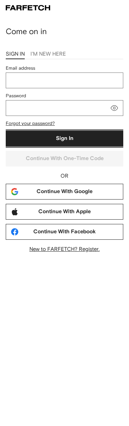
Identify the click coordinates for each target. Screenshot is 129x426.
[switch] (114, 108)
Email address (20, 68)
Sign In (64, 138)
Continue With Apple (64, 211)
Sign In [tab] (15, 53)
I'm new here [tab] (48, 53)
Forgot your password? (30, 123)
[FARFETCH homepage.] (28, 8)
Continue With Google (64, 191)
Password (16, 95)
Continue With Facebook (64, 231)
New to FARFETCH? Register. (64, 249)
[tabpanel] (64, 159)
